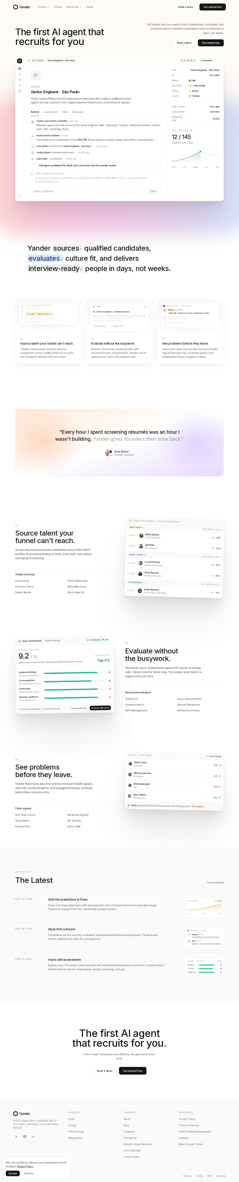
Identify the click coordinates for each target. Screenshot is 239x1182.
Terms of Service (189, 1125)
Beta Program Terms (191, 1144)
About (90, 6)
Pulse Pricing (75, 1131)
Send (153, 191)
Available (207, 60)
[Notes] (19, 91)
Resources (73, 6)
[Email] (33, 1137)
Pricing (58, 6)
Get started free (213, 7)
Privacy (187, 1175)
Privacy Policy (187, 1118)
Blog (126, 1125)
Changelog (130, 1137)
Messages (78, 112)
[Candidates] (19, 79)
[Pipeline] (19, 68)
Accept (13, 1173)
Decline (28, 1173)
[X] (16, 1137)
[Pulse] (19, 85)
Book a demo (185, 7)
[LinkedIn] (25, 1137)
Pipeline (40, 60)
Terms (199, 1175)
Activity (35, 112)
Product (42, 6)
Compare (129, 1131)
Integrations (75, 1137)
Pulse (71, 1118)
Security (183, 1137)
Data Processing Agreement (195, 1131)
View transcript (78, 708)
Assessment (50, 112)
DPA (210, 1175)
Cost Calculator (132, 1150)
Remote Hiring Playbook (138, 1144)
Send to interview (100, 707)
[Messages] (19, 74)
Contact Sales (132, 1156)
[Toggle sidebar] (29, 60)
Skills (65, 112)
